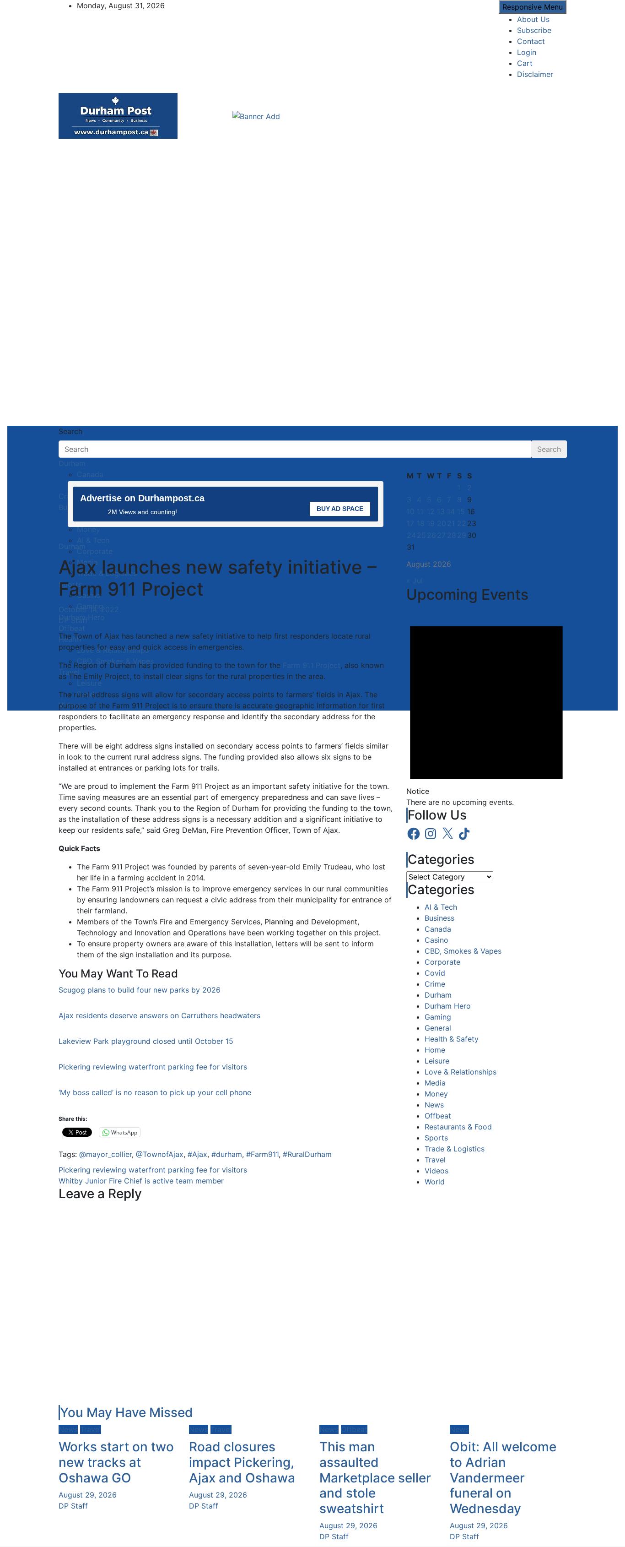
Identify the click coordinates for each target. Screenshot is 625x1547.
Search (70, 431)
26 (431, 535)
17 (410, 523)
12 (431, 511)
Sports (436, 1137)
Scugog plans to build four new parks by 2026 (140, 989)
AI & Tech (441, 907)
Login (526, 52)
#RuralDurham (307, 1154)
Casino (436, 939)
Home (435, 1049)
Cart (525, 63)
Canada (438, 929)
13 (441, 511)
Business (439, 918)
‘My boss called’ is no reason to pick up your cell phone (155, 1092)
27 (441, 535)
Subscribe (534, 30)
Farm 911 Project (311, 665)
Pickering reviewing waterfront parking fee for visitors (153, 1066)
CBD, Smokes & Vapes (463, 950)
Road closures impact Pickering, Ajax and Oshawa (242, 1462)
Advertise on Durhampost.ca (142, 498)
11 (420, 511)
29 (461, 535)
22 (461, 523)
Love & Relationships (460, 1071)
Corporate (442, 961)
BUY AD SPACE (340, 508)
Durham (72, 463)
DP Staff (73, 620)
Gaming (438, 1016)
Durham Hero (448, 1005)
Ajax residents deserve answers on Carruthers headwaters (159, 1015)
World (435, 1181)
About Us (533, 19)
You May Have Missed (126, 1412)
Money (436, 1093)
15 (461, 511)
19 (431, 523)
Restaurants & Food (458, 1126)
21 (451, 523)
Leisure (437, 1060)
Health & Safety (452, 1038)
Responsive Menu (532, 6)
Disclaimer (535, 74)
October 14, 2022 (89, 609)
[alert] (486, 707)
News (434, 1104)
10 (411, 511)
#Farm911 (262, 1154)
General (438, 1027)
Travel (435, 1159)
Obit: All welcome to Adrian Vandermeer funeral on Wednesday (503, 1477)
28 (451, 535)
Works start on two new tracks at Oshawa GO (116, 1462)
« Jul (414, 580)
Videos (436, 1170)
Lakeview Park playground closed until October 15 (146, 1041)
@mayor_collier (105, 1154)
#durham (226, 1154)
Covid (435, 972)
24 (411, 535)
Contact (531, 41)
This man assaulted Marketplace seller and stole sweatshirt (375, 1477)
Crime (435, 983)
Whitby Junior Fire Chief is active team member (141, 1180)
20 (441, 523)
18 (421, 523)
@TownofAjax (159, 1154)
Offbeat (438, 1115)
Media (435, 1082)
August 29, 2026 (88, 1494)
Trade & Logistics (455, 1148)
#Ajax (197, 1154)
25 (421, 535)
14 (451, 511)
